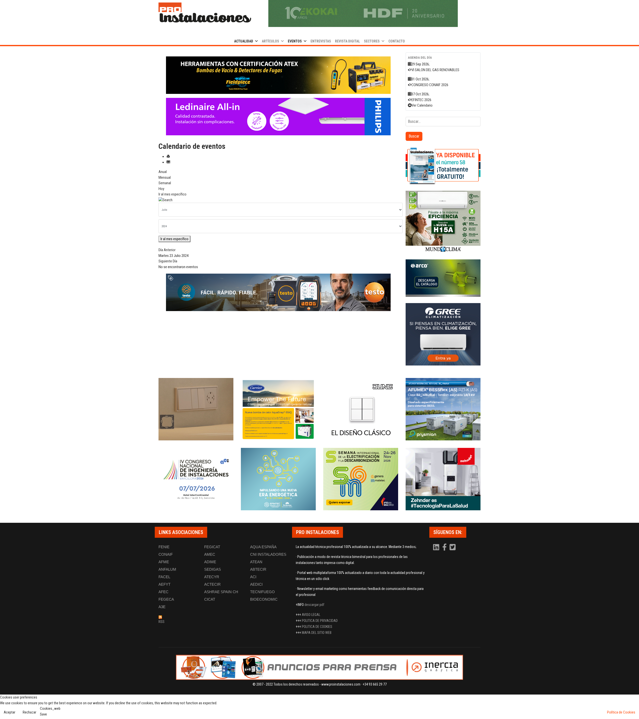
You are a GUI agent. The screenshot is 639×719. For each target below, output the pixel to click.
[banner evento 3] (361, 409)
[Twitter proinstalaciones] (453, 548)
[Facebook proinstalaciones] (445, 548)
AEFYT (164, 584)
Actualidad (243, 41)
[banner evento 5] (196, 479)
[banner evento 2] (278, 409)
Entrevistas (321, 41)
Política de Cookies (621, 712)
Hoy (161, 188)
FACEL (164, 577)
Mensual (165, 177)
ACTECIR (212, 584)
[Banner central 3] (278, 292)
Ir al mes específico (172, 194)
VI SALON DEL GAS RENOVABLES (435, 70)
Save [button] (43, 714)
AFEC (163, 592)
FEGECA (166, 599)
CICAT (209, 599)
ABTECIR (258, 569)
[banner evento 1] (196, 409)
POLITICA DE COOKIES (317, 627)
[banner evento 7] (361, 479)
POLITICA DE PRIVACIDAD (320, 621)
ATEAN (256, 562)
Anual (163, 172)
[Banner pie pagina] (319, 667)
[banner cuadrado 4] (443, 334)
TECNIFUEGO (262, 592)
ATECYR (211, 577)
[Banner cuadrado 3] (443, 278)
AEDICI (256, 584)
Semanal (165, 183)
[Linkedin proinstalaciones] (436, 548)
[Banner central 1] (278, 75)
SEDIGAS (212, 569)
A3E (162, 607)
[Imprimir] (168, 156)
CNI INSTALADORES (268, 554)
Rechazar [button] (29, 712)
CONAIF (166, 554)
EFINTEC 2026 (421, 100)
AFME (164, 562)
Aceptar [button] (9, 712)
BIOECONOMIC (264, 599)
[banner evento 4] (443, 409)
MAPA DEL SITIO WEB (316, 633)
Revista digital (347, 41)
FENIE (164, 547)
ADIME (210, 562)
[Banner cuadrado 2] (443, 222)
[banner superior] (363, 13)
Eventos (295, 41)
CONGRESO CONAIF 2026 (429, 85)
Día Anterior (167, 250)
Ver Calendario (422, 105)
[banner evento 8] (443, 479)
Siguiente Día (168, 261)
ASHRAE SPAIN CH (221, 592)
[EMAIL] (168, 162)
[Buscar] (278, 200)
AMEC (209, 554)
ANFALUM (167, 569)
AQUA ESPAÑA (263, 547)
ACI (253, 577)
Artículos (270, 41)
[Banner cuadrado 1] (443, 165)
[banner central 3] (278, 116)
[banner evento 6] (278, 479)
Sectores (372, 41)
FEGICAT (212, 547)
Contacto (396, 41)
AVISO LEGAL (311, 615)
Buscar (414, 136)
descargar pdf (314, 605)
